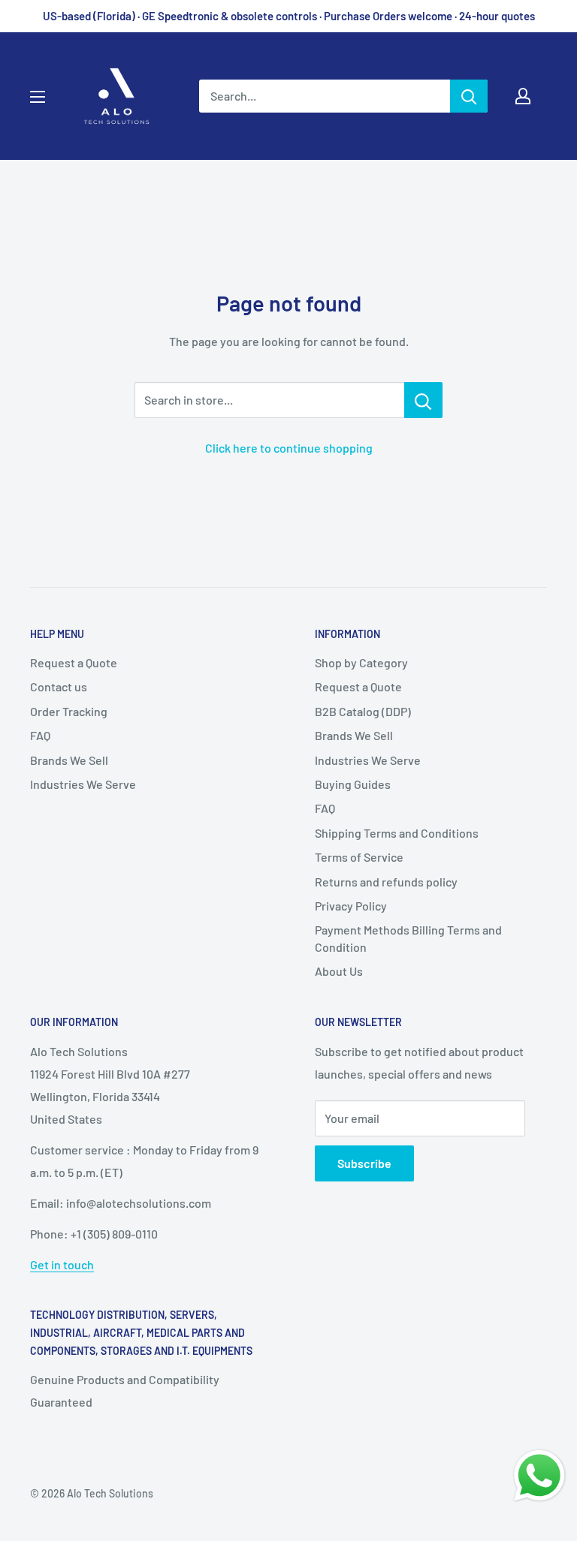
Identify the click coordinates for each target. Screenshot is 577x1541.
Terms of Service (359, 857)
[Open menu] (37, 97)
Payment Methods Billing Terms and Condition (408, 937)
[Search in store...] (423, 400)
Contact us (58, 686)
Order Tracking (68, 711)
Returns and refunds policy (386, 881)
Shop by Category (361, 662)
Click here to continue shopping (289, 448)
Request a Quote (73, 662)
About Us (339, 971)
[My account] (522, 96)
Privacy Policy (351, 905)
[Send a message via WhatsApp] (539, 1476)
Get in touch (62, 1264)
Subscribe (364, 1163)
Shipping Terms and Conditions (397, 833)
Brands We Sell (69, 760)
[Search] (469, 96)
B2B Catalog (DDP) (363, 711)
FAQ (40, 735)
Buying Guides (353, 784)
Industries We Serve (83, 784)
